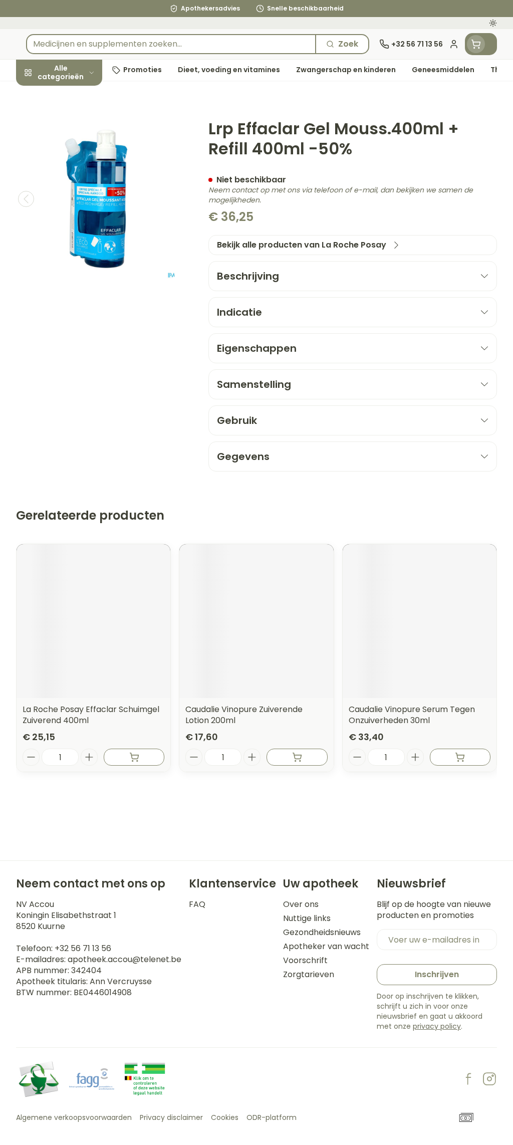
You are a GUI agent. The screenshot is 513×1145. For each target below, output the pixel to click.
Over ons (301, 904)
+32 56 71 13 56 (83, 948)
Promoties (45, 93)
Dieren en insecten (80, 291)
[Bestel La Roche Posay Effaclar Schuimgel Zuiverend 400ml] (134, 757)
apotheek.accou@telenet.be (124, 959)
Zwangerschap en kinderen (80, 194)
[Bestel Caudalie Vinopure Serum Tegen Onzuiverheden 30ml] (460, 757)
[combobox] (171, 44)
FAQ (197, 904)
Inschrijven (437, 974)
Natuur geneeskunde (80, 245)
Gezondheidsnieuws (322, 932)
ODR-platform (271, 1117)
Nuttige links (307, 918)
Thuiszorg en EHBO (80, 268)
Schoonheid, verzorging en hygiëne (80, 125)
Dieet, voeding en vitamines (80, 162)
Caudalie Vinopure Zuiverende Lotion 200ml (244, 715)
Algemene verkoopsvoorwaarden (74, 1117)
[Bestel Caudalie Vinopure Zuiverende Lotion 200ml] (297, 757)
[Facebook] (468, 1078)
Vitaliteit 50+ (80, 222)
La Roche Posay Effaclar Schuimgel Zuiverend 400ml (91, 715)
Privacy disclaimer (171, 1117)
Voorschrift (305, 960)
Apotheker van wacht (326, 946)
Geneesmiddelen (80, 314)
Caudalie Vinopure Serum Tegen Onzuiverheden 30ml (412, 715)
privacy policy (437, 1026)
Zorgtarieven (308, 974)
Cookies (224, 1117)
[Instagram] (489, 1078)
